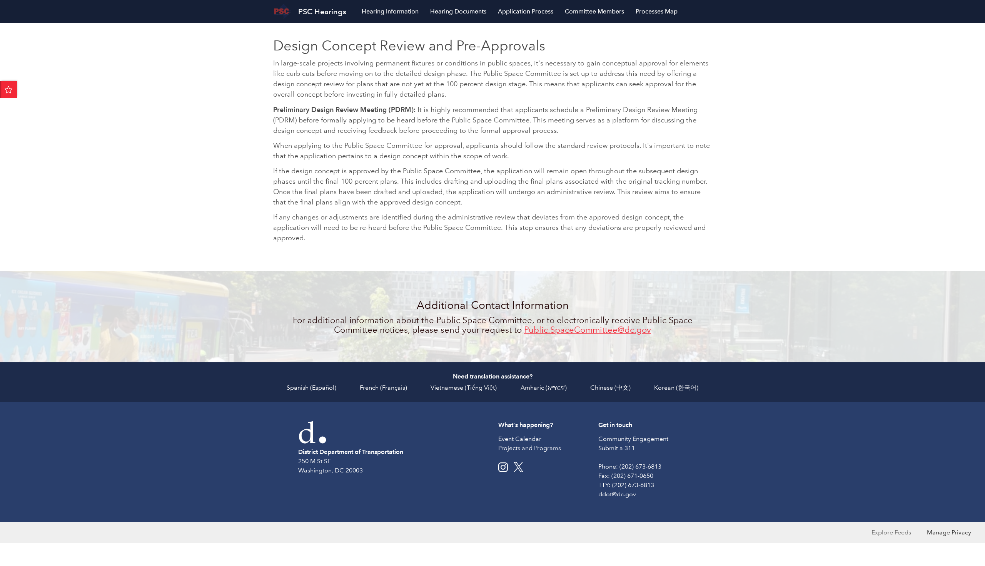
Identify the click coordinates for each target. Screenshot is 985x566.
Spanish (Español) (311, 387)
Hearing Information (390, 11)
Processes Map (657, 11)
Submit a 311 (616, 448)
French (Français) (383, 387)
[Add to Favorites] (8, 89)
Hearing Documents (458, 11)
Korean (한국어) (676, 387)
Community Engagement (633, 438)
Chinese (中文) (610, 387)
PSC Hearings (322, 11)
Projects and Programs (529, 448)
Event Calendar (519, 438)
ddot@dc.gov (617, 494)
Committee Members (594, 11)
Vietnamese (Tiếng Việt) (464, 387)
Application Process (525, 11)
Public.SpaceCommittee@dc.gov (587, 330)
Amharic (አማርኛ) (544, 387)
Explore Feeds (891, 532)
